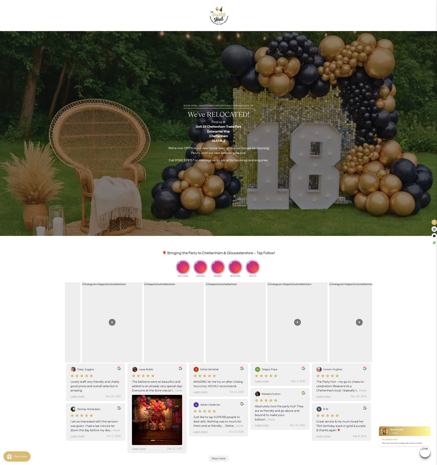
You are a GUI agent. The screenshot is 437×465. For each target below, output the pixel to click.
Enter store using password (255, 15)
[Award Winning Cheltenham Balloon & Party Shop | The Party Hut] (218, 15)
